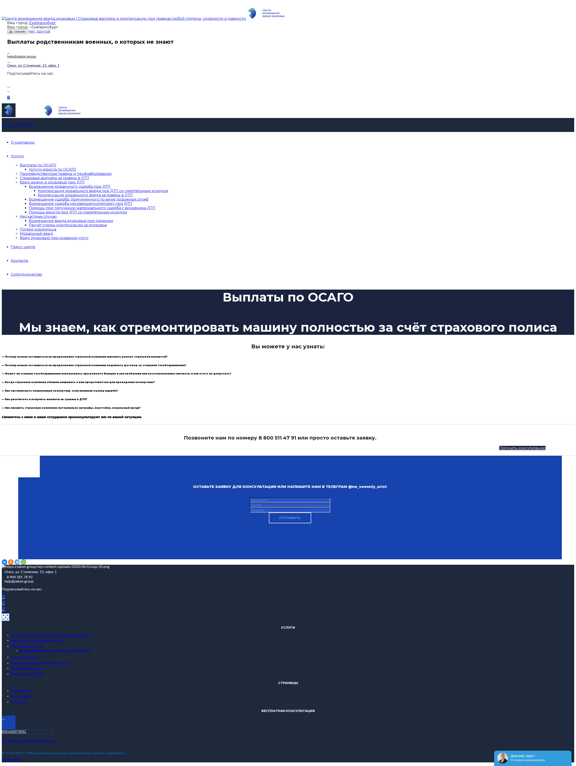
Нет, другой (39, 31)
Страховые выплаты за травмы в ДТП (54, 178)
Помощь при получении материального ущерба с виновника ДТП (92, 208)
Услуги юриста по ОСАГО (52, 169)
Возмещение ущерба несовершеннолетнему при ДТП (80, 204)
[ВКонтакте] (4, 562)
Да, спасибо (17, 31)
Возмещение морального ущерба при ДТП (69, 186)
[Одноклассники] (11, 562)
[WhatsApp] (23, 562)
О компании (23, 142)
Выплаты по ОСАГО (38, 165)
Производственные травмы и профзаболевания (66, 174)
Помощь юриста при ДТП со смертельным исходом (78, 212)
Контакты (19, 260)
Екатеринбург (42, 23)
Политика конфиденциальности (28, 741)
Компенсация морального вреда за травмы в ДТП (85, 195)
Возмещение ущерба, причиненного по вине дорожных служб (88, 199)
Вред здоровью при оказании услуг (54, 238)
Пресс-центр (23, 247)
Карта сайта (12, 759)
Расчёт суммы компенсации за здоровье (68, 225)
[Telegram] (17, 562)
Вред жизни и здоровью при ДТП (52, 182)
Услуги (17, 156)
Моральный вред (36, 233)
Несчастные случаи (38, 216)
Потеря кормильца (38, 229)
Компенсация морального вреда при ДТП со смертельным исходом (103, 191)
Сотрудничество (26, 274)
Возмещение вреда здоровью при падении (71, 221)
